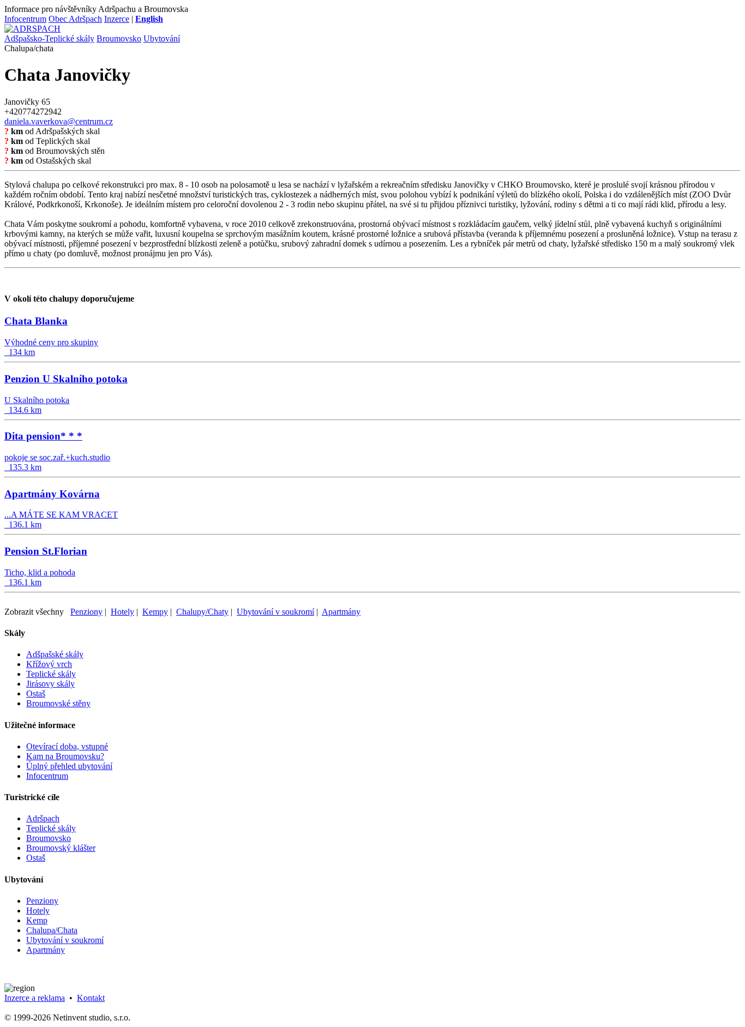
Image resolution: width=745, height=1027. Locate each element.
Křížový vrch (49, 664)
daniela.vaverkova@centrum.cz (58, 121)
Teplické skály (51, 673)
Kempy (155, 611)
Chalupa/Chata (51, 930)
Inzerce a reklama (34, 997)
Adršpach (42, 818)
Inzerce (116, 18)
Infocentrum (25, 18)
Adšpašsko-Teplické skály (49, 38)
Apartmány (341, 611)
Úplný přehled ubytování (69, 766)
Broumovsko (119, 38)
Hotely (122, 611)
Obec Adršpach (75, 18)
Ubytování (161, 38)
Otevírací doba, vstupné (67, 746)
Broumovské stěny (58, 703)
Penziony (86, 611)
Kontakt (91, 997)
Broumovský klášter (60, 847)
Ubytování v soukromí (275, 611)
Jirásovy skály (50, 683)
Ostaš (35, 693)
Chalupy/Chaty (202, 611)
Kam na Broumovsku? (65, 756)
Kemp (36, 920)
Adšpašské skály (54, 654)
